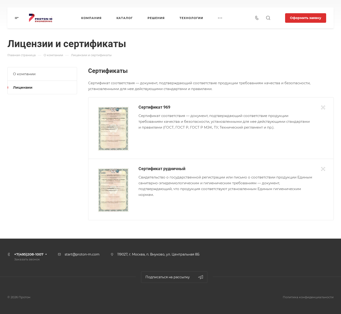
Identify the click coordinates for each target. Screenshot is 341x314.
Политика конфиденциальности (308, 297)
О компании (24, 74)
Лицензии (22, 87)
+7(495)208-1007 (28, 254)
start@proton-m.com (82, 254)
